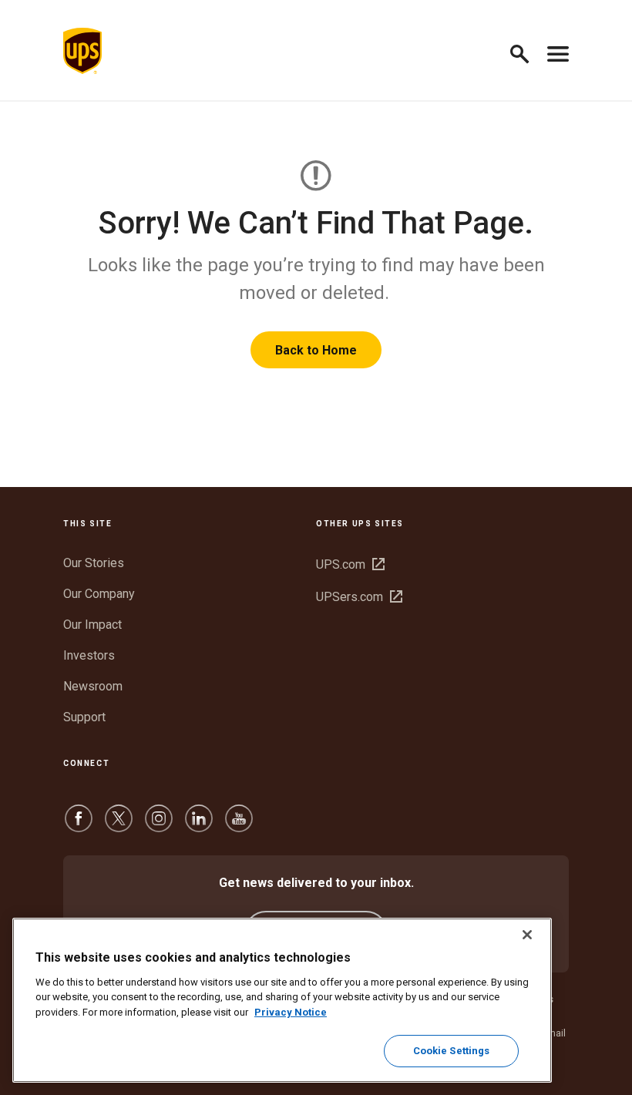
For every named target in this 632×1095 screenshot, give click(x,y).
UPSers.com (359, 596)
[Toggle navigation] (558, 51)
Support (84, 717)
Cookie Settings (451, 1050)
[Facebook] (78, 825)
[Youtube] (239, 825)
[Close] (527, 935)
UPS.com (350, 564)
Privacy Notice (290, 1012)
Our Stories (93, 563)
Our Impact (92, 624)
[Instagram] (158, 825)
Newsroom (93, 686)
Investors (89, 655)
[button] (526, 51)
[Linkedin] (198, 825)
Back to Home (316, 350)
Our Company (99, 593)
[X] (118, 825)
